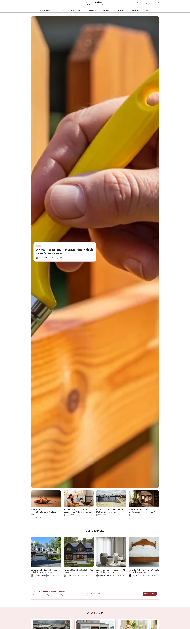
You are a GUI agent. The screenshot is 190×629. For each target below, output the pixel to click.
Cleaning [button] (121, 10)
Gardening (92, 10)
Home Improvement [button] (45, 10)
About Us (148, 10)
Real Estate (135, 10)
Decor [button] (62, 10)
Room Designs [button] (76, 10)
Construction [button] (106, 10)
